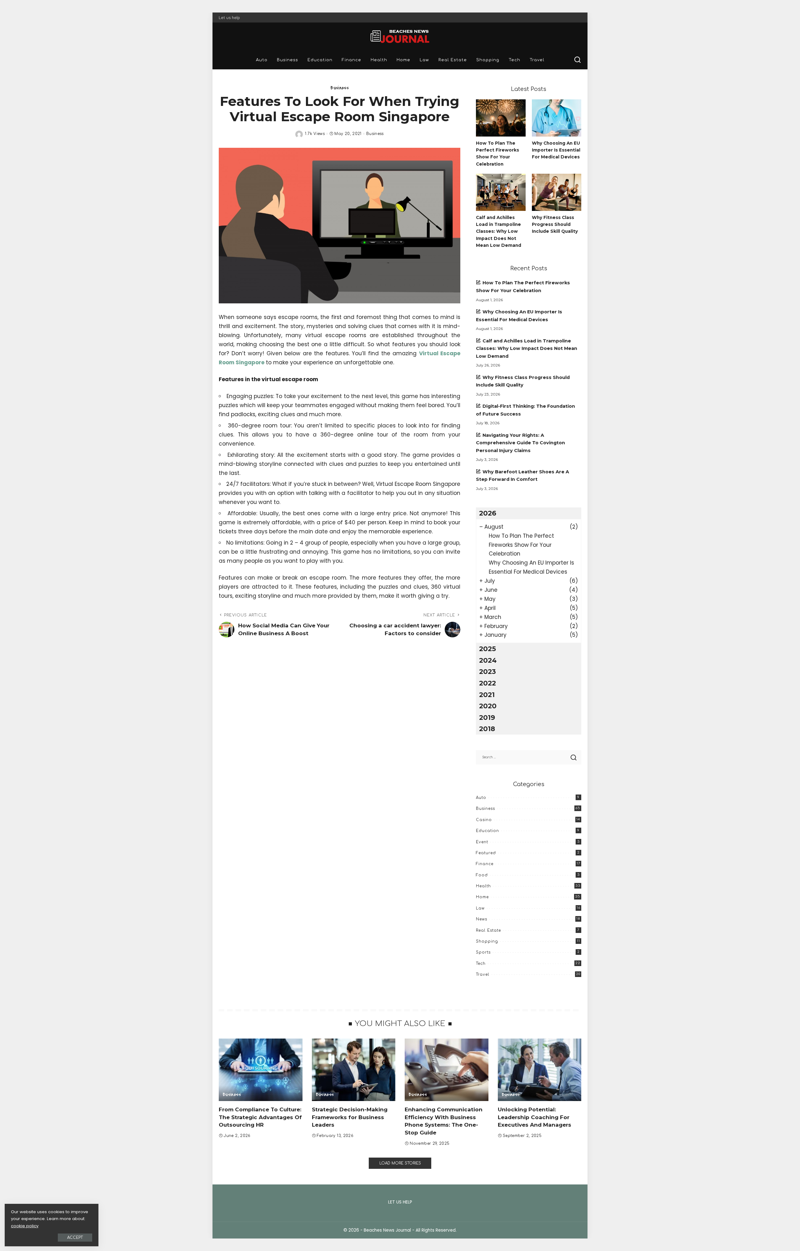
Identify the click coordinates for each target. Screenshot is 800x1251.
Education (487, 831)
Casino (484, 820)
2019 (487, 717)
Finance (484, 864)
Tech (481, 963)
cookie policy (24, 1226)
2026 (487, 513)
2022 (487, 683)
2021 (487, 694)
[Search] (577, 60)
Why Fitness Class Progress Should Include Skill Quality (555, 224)
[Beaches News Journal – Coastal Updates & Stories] (399, 36)
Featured (486, 853)
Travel (482, 974)
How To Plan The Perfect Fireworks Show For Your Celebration (521, 545)
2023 (487, 671)
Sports (483, 952)
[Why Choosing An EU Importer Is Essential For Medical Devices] (556, 118)
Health (483, 886)
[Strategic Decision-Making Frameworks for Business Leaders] (354, 1070)
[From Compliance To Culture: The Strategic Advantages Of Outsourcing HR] (260, 1070)
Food (482, 875)
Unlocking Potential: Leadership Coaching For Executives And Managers (534, 1117)
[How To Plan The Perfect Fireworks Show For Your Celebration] (500, 118)
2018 (487, 729)
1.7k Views (315, 134)
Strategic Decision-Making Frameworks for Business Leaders (350, 1117)
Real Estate (488, 930)
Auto (481, 797)
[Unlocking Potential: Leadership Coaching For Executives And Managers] (540, 1070)
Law (480, 908)
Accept (75, 1237)
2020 (488, 706)
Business (339, 88)
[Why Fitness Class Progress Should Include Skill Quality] (556, 192)
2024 (488, 660)
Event (482, 842)
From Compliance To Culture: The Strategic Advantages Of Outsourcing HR (260, 1117)
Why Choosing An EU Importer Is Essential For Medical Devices (556, 150)
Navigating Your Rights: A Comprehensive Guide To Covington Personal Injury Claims (520, 442)
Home (482, 897)
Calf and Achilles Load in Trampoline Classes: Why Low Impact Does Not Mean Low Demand (498, 231)
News (481, 919)
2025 (487, 649)
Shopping (487, 941)
